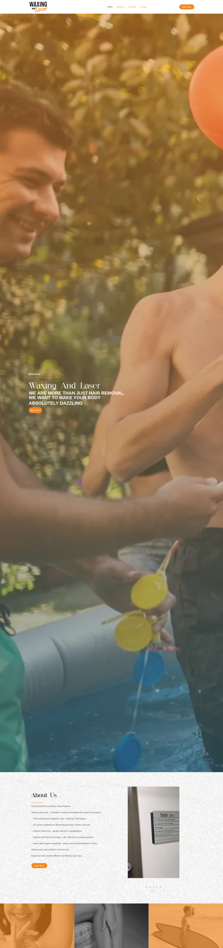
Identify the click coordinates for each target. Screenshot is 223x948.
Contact (143, 7)
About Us (121, 7)
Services (132, 7)
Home (110, 7)
